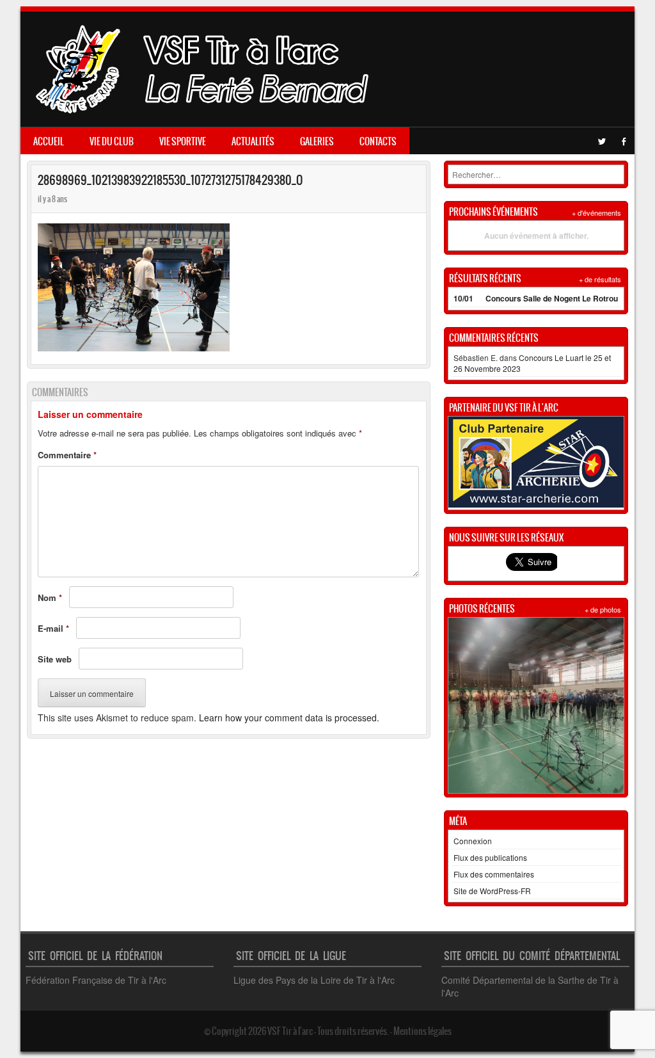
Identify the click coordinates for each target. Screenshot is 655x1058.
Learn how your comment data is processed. (289, 717)
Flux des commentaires (494, 874)
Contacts (378, 141)
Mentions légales (422, 1031)
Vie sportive (182, 141)
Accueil (48, 141)
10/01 (463, 298)
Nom (50, 597)
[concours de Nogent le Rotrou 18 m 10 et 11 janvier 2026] (536, 705)
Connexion (473, 840)
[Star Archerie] (536, 504)
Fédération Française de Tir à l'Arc (96, 980)
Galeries (317, 141)
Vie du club (112, 141)
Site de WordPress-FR (492, 890)
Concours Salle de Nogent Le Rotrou (551, 298)
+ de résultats (600, 279)
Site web (55, 659)
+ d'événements (596, 212)
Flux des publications (490, 857)
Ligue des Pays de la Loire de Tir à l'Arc (314, 980)
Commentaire (67, 455)
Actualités (253, 141)
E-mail (53, 628)
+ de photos (603, 609)
